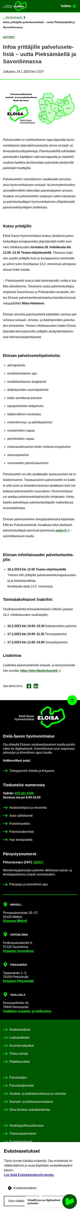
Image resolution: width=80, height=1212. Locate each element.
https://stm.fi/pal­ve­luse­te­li (38, 670)
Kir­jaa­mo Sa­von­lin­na (18, 951)
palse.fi (61, 530)
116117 (38, 862)
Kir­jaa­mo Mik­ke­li (15, 920)
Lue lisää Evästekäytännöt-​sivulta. (29, 1175)
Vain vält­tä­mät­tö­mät (21, 1201)
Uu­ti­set (9, 37)
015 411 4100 (24, 793)
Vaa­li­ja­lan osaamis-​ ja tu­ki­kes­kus (27, 1011)
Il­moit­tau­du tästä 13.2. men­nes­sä (30, 586)
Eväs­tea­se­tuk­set (25, 1188)
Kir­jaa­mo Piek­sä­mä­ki (18, 981)
